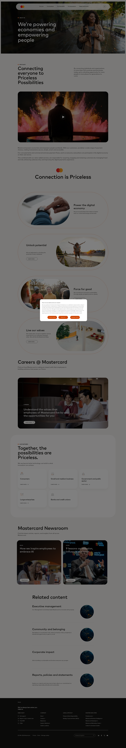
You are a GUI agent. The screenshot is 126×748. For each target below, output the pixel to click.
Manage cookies (75, 317)
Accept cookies (52, 317)
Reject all (63, 317)
